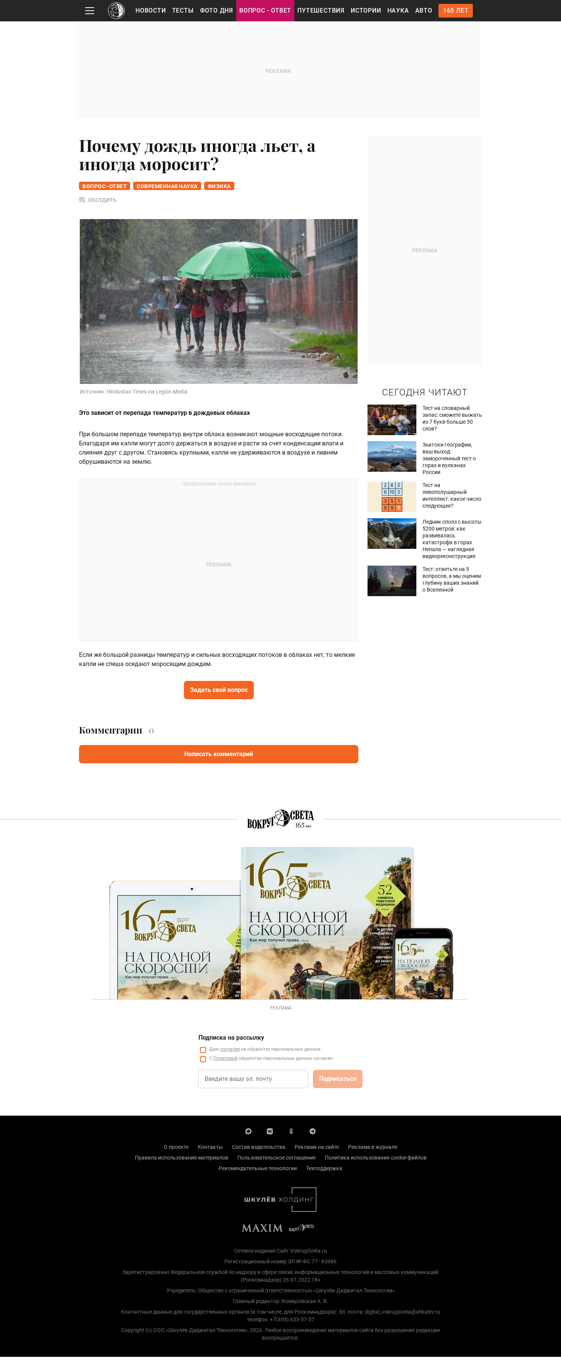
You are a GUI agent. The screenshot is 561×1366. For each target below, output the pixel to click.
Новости (150, 10)
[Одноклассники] (291, 1131)
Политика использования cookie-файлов (376, 1158)
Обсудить (102, 200)
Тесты (183, 10)
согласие (230, 1049)
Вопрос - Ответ (265, 10)
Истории (366, 10)
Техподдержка (324, 1168)
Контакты (210, 1147)
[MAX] (248, 1131)
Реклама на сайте (317, 1147)
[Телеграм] (313, 1131)
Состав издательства (258, 1147)
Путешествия (321, 10)
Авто (423, 10)
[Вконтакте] (270, 1131)
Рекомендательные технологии (258, 1168)
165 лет (456, 10)
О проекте (176, 1147)
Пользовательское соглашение (276, 1158)
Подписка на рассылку (231, 1037)
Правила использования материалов (181, 1158)
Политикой (225, 1058)
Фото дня (216, 10)
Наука (398, 10)
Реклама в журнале (372, 1147)
